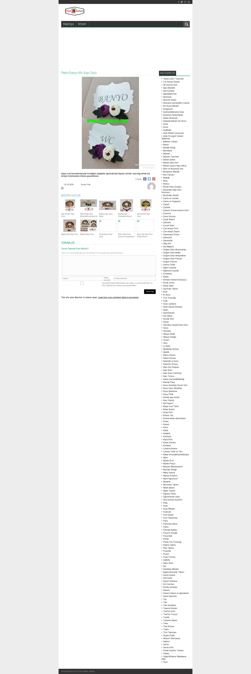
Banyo (166, 144)
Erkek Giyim (168, 286)
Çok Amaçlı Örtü (170, 228)
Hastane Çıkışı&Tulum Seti (175, 325)
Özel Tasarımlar (170, 518)
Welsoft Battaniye (171, 638)
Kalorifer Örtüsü (170, 364)
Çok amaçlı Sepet (171, 231)
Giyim (165, 310)
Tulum (166, 629)
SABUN (166, 560)
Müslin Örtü (168, 460)
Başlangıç (68, 24)
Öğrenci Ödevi (169, 493)
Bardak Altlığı (169, 147)
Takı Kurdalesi (169, 605)
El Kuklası (167, 273)
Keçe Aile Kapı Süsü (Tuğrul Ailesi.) (145, 235)
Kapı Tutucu (168, 376)
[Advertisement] (125, 47)
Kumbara (167, 436)
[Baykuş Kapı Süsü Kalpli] (107, 211)
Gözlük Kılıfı (168, 319)
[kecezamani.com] (151, 190)
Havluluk (167, 331)
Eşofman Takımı (170, 289)
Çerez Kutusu (169, 216)
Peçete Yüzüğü (170, 533)
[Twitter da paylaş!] (149, 178)
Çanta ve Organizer (172, 201)
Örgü (165, 503)
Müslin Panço (169, 463)
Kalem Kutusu (169, 358)
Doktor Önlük (169, 264)
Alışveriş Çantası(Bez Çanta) (176, 103)
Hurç (165, 343)
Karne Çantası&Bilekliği (173, 379)
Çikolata (167, 222)
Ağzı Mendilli (169, 88)
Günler (166, 322)
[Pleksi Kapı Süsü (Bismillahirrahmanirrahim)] (88, 211)
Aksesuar (167, 97)
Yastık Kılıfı (168, 647)
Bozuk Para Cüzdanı (172, 187)
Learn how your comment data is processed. (118, 297)
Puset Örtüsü (169, 557)
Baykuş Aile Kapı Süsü (69, 234)
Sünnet (166, 590)
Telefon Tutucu (170, 614)
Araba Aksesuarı (170, 118)
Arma (165, 124)
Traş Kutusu (168, 626)
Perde (166, 539)
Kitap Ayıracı (169, 409)
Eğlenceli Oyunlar (171, 270)
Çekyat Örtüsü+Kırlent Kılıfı (176, 210)
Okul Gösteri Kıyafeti (172, 500)
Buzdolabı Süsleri (171, 195)
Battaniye (167, 150)
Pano (165, 521)
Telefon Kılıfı (169, 611)
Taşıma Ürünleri (170, 608)
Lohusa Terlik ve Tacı (173, 451)
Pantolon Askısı (170, 524)
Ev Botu (166, 295)
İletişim (82, 24)
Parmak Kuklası (170, 530)
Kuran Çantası (169, 442)
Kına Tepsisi (168, 400)
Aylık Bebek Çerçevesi (173, 133)
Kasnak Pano (169, 382)
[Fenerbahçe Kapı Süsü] (107, 231)
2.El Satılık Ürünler (171, 82)
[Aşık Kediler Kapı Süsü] (69, 211)
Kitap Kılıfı (168, 412)
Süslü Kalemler (170, 596)
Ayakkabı (167, 130)
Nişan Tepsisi (169, 490)
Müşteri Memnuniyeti (172, 466)
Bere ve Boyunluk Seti (173, 168)
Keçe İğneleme (170, 391)
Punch (166, 554)
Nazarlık (166, 481)
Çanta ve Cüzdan (171, 198)
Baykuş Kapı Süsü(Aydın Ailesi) (125, 215)
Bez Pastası (168, 175)
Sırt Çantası (168, 584)
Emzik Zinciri (168, 282)
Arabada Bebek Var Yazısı (174, 121)
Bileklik (166, 178)
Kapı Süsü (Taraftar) (172, 373)
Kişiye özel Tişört (171, 406)
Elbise (166, 276)
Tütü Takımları (169, 632)
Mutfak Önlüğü (170, 469)
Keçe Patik (168, 394)
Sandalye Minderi (171, 569)
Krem (165, 427)
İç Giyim (166, 346)
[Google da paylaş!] (153, 178)
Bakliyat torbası (170, 141)
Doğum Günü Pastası (172, 258)
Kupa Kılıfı (168, 439)
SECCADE (167, 578)
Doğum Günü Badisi (172, 252)
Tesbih (166, 617)
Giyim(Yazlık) (169, 313)
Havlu (165, 328)
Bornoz (166, 184)
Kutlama (167, 445)
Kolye (165, 421)
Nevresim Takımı (170, 484)
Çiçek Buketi (169, 219)
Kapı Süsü (167, 370)
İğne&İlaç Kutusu (171, 349)
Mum (165, 457)
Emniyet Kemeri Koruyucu (175, 279)
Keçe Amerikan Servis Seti (175, 385)
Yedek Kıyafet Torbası (173, 650)
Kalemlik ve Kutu (170, 361)
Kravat (166, 424)
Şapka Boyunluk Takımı (173, 572)
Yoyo (165, 662)
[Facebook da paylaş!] (144, 178)
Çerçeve (167, 213)
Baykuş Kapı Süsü (87, 234)
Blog (165, 181)
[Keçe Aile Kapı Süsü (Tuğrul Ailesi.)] (145, 231)
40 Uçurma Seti (170, 85)
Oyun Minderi (169, 509)
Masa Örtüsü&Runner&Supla (176, 454)
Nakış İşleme (169, 472)
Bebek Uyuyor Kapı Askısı (174, 165)
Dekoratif (167, 237)
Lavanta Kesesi (170, 448)
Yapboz (166, 641)
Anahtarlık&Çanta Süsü (173, 112)
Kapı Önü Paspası (171, 367)
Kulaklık (166, 433)
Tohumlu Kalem (170, 620)
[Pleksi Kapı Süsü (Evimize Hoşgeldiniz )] (126, 231)
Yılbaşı (166, 653)
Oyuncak (167, 512)
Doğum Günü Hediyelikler (174, 255)
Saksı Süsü (168, 563)
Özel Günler (168, 515)
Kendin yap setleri (171, 397)
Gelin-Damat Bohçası (172, 307)
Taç (165, 599)
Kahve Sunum (169, 355)
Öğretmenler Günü (171, 497)
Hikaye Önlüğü (169, 337)
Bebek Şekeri (169, 159)
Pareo (166, 527)
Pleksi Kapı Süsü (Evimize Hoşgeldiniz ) (126, 235)
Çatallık (166, 207)
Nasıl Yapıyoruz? (170, 478)
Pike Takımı (168, 548)
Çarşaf (166, 204)
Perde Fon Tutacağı (172, 542)
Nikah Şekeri (168, 487)
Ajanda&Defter (170, 94)
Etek (165, 292)
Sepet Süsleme (170, 581)
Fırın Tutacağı (169, 298)
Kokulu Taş (168, 415)
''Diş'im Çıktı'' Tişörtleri (173, 79)
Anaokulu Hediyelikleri (173, 115)
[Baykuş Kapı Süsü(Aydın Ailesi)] (126, 211)
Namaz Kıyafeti (170, 475)
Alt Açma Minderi (171, 106)
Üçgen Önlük (169, 635)
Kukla (165, 430)
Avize (165, 127)
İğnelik (166, 352)
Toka (165, 623)
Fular (165, 301)
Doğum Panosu (170, 261)
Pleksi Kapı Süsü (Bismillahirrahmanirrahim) (90, 215)
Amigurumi (168, 109)
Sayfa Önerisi (169, 575)
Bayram (166, 153)
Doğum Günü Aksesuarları (174, 249)
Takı (165, 602)
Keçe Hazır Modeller (172, 388)
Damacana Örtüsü (171, 234)
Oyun (165, 506)
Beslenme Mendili (171, 171)
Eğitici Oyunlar (169, 267)
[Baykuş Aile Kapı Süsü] (69, 231)
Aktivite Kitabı (169, 100)
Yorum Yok (85, 184)
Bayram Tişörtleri (171, 156)
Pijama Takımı (169, 545)
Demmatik (168, 240)
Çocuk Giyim (168, 225)
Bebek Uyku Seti (170, 162)
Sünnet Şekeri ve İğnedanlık (176, 593)
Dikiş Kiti (167, 243)
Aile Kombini (168, 91)
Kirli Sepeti (168, 403)
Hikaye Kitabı (169, 334)
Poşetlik (167, 551)
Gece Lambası (169, 304)
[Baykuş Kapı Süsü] (88, 231)
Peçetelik (167, 536)
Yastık (166, 644)
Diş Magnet (168, 246)
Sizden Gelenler (170, 587)
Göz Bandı (167, 316)
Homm (166, 340)
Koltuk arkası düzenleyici (174, 418)
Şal (164, 566)
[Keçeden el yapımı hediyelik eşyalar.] (74, 14)
